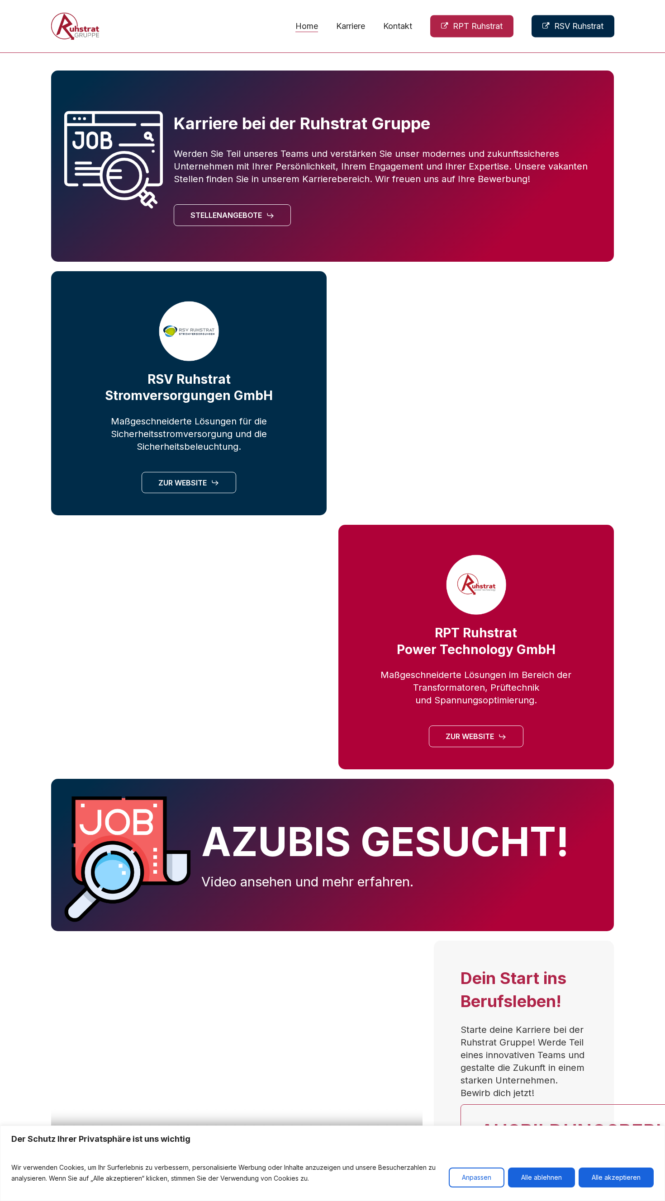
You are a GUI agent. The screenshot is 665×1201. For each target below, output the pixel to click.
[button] (232, 215)
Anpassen (476, 1177)
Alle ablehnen (541, 1177)
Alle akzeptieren (616, 1177)
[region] (332, 1163)
